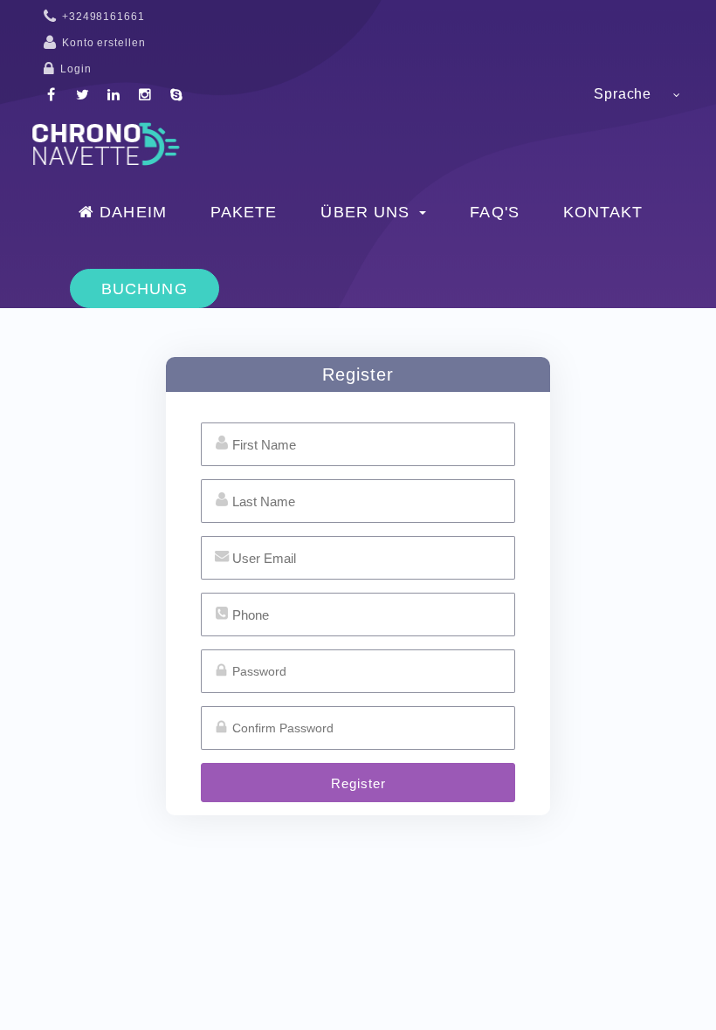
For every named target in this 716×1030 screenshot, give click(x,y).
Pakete (244, 212)
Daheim (130, 212)
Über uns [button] (367, 212)
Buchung (144, 289)
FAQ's (495, 212)
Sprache (622, 93)
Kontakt (603, 212)
